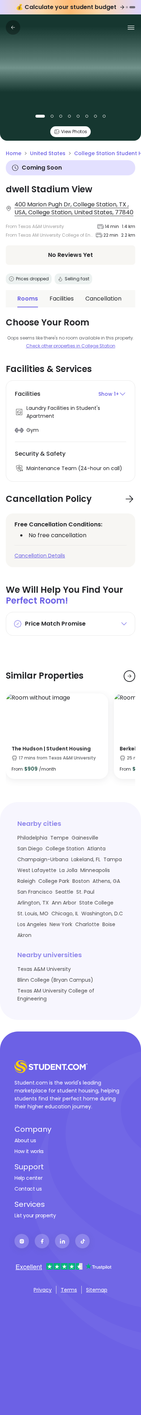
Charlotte (87, 924)
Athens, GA (106, 881)
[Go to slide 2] (132, 7)
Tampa (112, 859)
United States (47, 153)
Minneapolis (95, 870)
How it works (29, 1151)
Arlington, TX (33, 902)
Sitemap (96, 1289)
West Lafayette (36, 870)
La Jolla (68, 870)
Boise (108, 924)
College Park (53, 881)
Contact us (28, 1188)
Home (13, 153)
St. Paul (85, 891)
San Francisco (34, 891)
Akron (24, 935)
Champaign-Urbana (42, 859)
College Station (65, 848)
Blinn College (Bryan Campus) (55, 980)
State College (96, 902)
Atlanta (96, 848)
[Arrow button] (129, 499)
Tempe (59, 837)
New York (61, 924)
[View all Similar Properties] (129, 676)
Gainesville (85, 837)
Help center (28, 1178)
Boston (81, 881)
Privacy (43, 1289)
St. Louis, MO (32, 913)
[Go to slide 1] (127, 7)
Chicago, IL (64, 913)
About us (25, 1140)
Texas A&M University (44, 969)
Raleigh (26, 881)
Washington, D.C (102, 913)
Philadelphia (32, 837)
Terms (69, 1289)
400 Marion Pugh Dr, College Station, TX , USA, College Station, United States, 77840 (73, 208)
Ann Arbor (64, 902)
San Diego (30, 848)
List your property (35, 1215)
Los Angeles (32, 924)
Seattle (64, 891)
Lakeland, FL (86, 859)
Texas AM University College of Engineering (55, 994)
